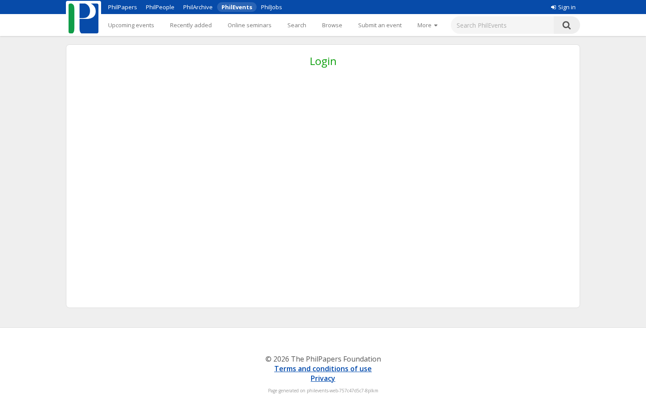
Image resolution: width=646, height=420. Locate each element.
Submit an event (380, 25)
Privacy (323, 378)
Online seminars (250, 25)
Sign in (567, 7)
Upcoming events (131, 25)
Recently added (191, 25)
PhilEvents (236, 7)
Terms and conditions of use (323, 368)
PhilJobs (271, 7)
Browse (332, 25)
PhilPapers (122, 7)
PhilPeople (160, 7)
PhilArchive (198, 7)
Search (296, 25)
